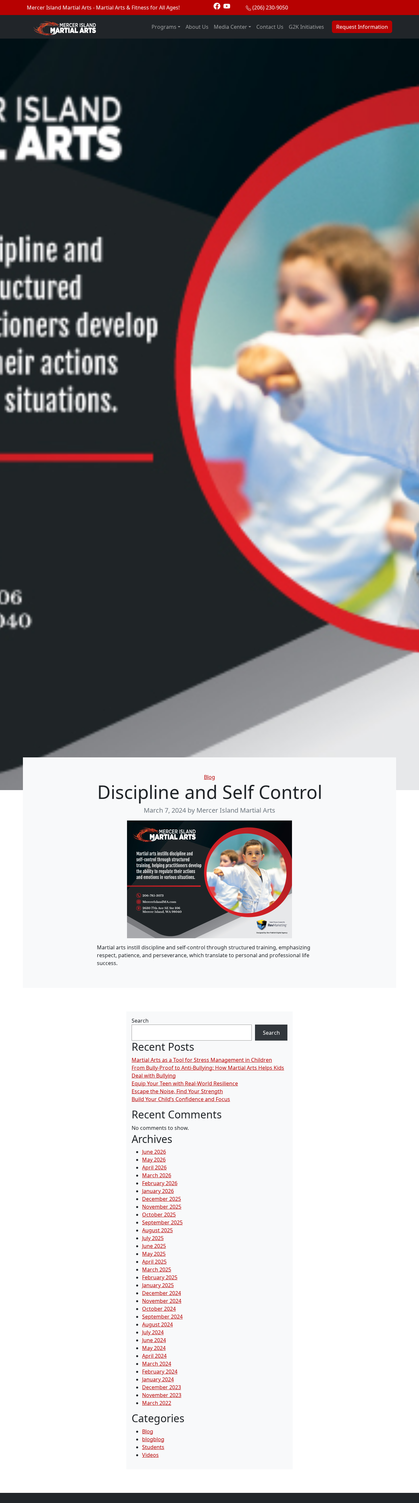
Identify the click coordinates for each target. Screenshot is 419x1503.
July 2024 (153, 1332)
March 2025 (156, 1269)
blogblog (153, 1439)
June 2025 (154, 1246)
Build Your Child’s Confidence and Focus (181, 1099)
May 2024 (154, 1348)
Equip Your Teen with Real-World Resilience (185, 1083)
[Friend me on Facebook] (217, 5)
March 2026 (156, 1175)
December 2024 (161, 1293)
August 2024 (157, 1324)
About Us (197, 26)
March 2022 (156, 1403)
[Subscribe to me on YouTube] (226, 5)
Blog (209, 777)
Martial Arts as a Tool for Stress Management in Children (202, 1059)
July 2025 (153, 1238)
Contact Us (269, 26)
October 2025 (159, 1214)
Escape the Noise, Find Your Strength (177, 1091)
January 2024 (158, 1379)
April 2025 (154, 1261)
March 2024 (156, 1363)
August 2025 (157, 1230)
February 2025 (159, 1277)
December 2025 (161, 1198)
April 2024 (154, 1355)
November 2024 (161, 1300)
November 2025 (161, 1206)
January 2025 (158, 1285)
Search (140, 1020)
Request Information (362, 26)
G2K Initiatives (306, 26)
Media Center (230, 26)
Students (153, 1447)
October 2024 (159, 1308)
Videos (150, 1455)
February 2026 (159, 1183)
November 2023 (161, 1395)
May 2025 (154, 1253)
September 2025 (162, 1222)
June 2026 (154, 1151)
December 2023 (161, 1387)
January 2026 (158, 1191)
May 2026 (154, 1159)
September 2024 (162, 1316)
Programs (164, 26)
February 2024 (159, 1371)
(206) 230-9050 (270, 7)
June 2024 (154, 1340)
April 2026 (154, 1167)
